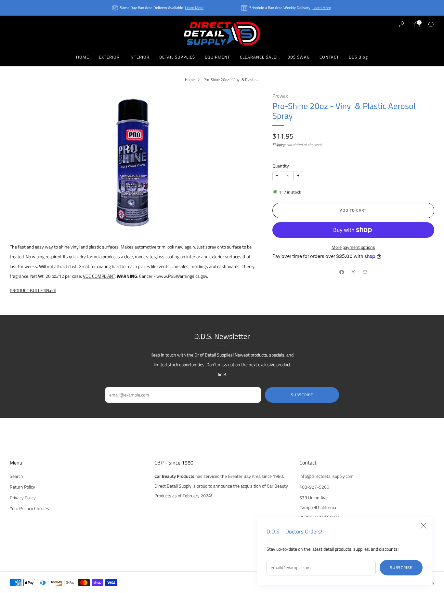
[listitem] (158, 8)
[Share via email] (365, 272)
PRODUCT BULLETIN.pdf (33, 290)
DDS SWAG (298, 57)
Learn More (194, 8)
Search (16, 476)
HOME (82, 57)
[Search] (431, 24)
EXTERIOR (109, 57)
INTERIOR (139, 57)
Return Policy (22, 487)
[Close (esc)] (423, 525)
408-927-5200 (314, 487)
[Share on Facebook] (341, 272)
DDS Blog (358, 57)
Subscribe (401, 567)
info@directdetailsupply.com (326, 476)
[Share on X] (353, 272)
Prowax (280, 96)
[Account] (402, 24)
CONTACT (329, 57)
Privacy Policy (23, 497)
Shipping (278, 145)
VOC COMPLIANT (99, 276)
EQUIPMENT (217, 57)
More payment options (353, 247)
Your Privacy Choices (29, 508)
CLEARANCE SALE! (259, 57)
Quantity (280, 165)
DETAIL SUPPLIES (177, 57)
